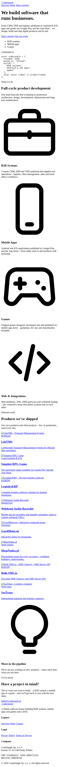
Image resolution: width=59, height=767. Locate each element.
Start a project (22, 5)
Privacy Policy (8, 735)
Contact (19, 723)
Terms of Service (24, 735)
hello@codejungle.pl (11, 701)
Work (12, 5)
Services (5, 5)
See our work (21, 36)
